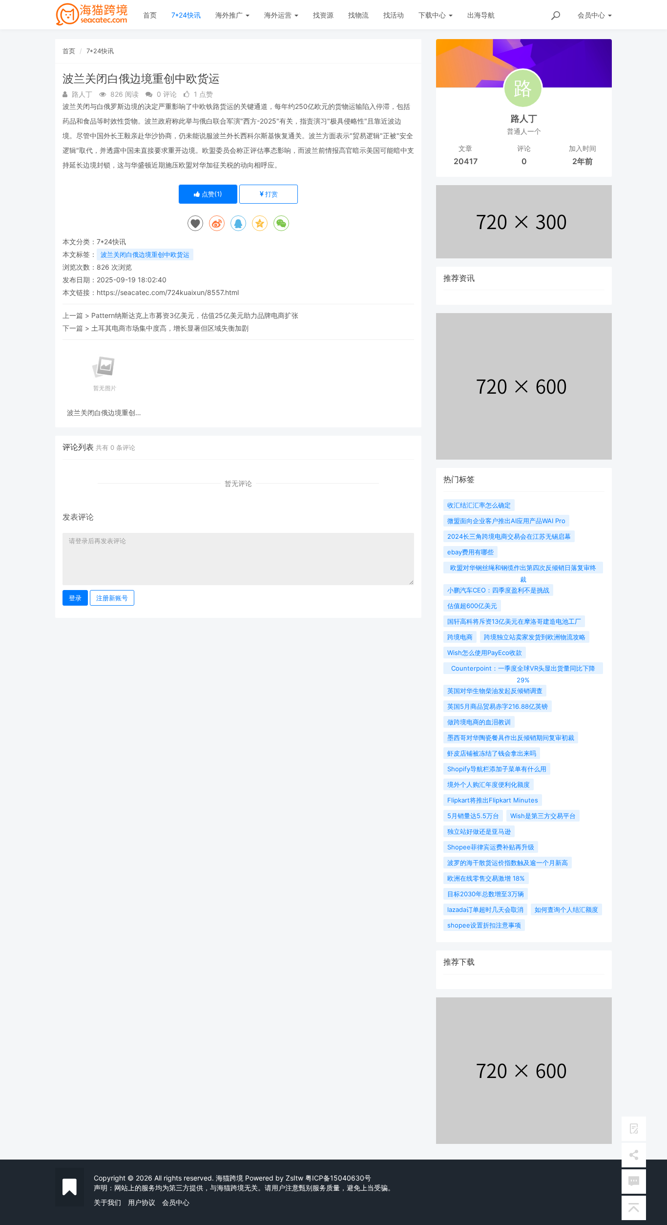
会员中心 (175, 1202)
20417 (466, 161)
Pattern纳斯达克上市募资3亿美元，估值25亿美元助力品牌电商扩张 (194, 315)
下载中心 (433, 15)
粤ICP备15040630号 (338, 1178)
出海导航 (481, 15)
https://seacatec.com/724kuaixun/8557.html (168, 292)
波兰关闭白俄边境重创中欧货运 (145, 254)
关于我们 (107, 1202)
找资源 (323, 15)
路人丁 (524, 118)
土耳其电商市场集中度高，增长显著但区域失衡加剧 (170, 328)
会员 (591, 15)
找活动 (393, 15)
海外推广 (230, 15)
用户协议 (141, 1202)
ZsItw (294, 1178)
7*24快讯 (186, 15)
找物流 (358, 15)
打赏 (270, 194)
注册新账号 (112, 598)
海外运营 (278, 15)
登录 (75, 598)
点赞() (211, 194)
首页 (150, 15)
